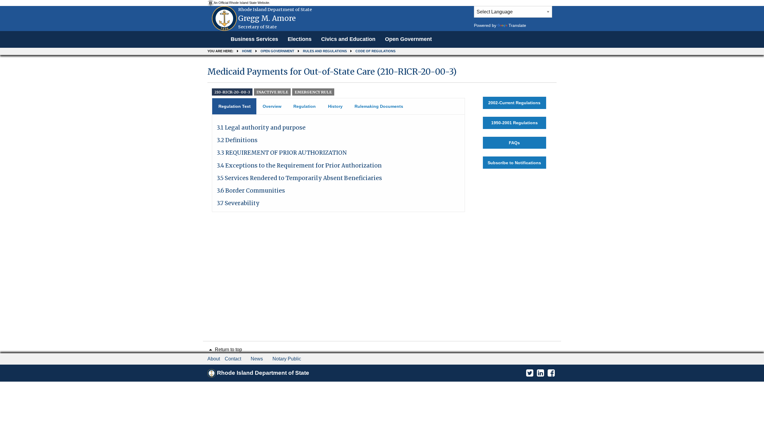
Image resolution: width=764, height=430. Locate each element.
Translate (517, 25)
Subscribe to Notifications (514, 162)
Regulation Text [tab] (234, 106)
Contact (233, 358)
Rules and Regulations (325, 51)
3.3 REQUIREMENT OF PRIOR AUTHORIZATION (282, 152)
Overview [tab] (272, 106)
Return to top (228, 349)
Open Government (408, 39)
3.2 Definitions (237, 140)
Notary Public (286, 358)
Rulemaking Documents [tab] (379, 106)
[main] (382, 136)
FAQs (514, 142)
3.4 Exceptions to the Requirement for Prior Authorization (299, 165)
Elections (300, 39)
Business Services (254, 39)
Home (247, 51)
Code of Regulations (375, 51)
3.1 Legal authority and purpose (261, 127)
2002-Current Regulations (514, 102)
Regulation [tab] (304, 106)
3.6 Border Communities (251, 190)
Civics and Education (348, 39)
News (257, 358)
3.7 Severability (238, 203)
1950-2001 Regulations (514, 122)
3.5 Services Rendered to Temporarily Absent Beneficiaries (299, 178)
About (213, 358)
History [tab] (335, 106)
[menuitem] (254, 39)
